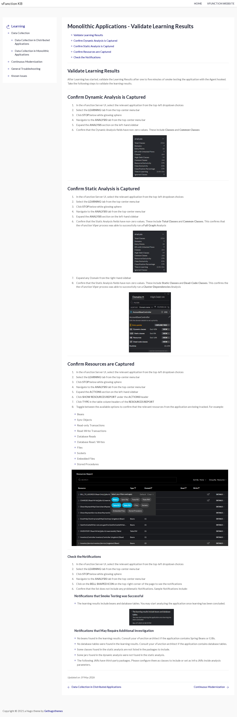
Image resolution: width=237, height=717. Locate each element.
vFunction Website (220, 3)
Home (198, 3)
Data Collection (20, 33)
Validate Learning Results (88, 35)
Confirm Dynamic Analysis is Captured (95, 40)
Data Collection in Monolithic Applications (32, 52)
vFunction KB (11, 3)
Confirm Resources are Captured (92, 51)
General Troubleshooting (25, 68)
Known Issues (19, 75)
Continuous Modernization (26, 61)
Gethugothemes (53, 710)
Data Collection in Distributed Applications (32, 42)
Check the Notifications (87, 57)
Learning (18, 26)
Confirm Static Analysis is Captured (94, 46)
